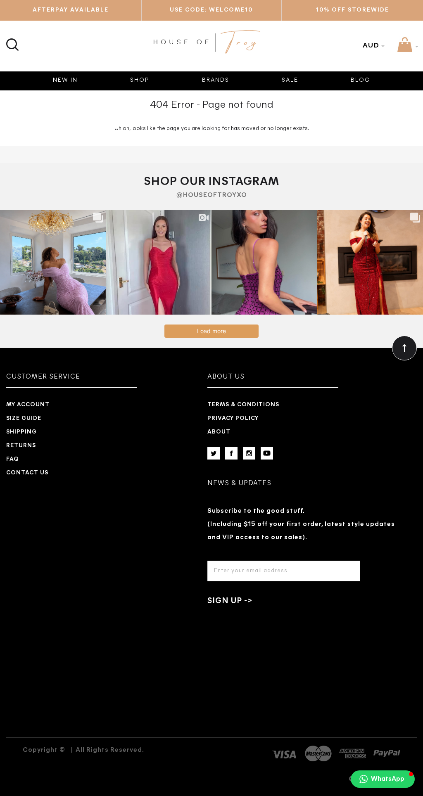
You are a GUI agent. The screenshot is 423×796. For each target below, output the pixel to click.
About (219, 432)
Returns (21, 446)
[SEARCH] (11, 40)
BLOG (360, 80)
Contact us (27, 473)
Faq (12, 459)
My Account (28, 405)
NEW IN (65, 80)
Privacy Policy (233, 418)
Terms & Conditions (243, 405)
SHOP (140, 80)
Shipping (21, 432)
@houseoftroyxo (211, 195)
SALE (290, 80)
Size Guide (23, 418)
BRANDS (215, 80)
